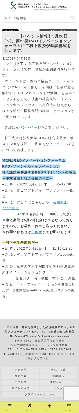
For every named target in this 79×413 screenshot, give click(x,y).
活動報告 (58, 375)
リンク (58, 388)
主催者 (36, 232)
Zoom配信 (10, 208)
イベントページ (28, 127)
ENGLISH (58, 30)
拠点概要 (21, 369)
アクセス (21, 382)
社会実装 (21, 375)
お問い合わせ (58, 382)
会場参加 (60, 202)
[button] (72, 18)
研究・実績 (58, 369)
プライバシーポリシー (39, 394)
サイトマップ (21, 388)
